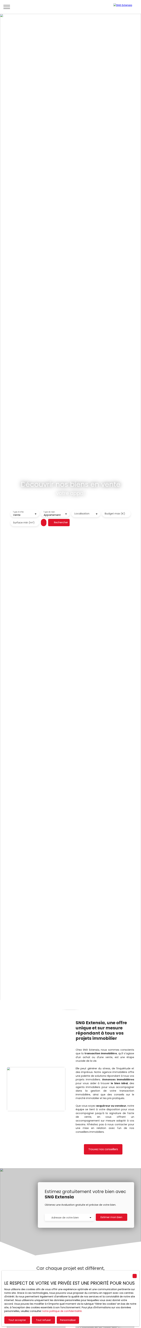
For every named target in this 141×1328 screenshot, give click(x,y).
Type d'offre (18, 512)
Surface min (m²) (24, 522)
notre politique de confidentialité (62, 1311)
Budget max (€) (115, 513)
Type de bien (49, 512)
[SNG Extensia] (125, 7)
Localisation (81, 513)
